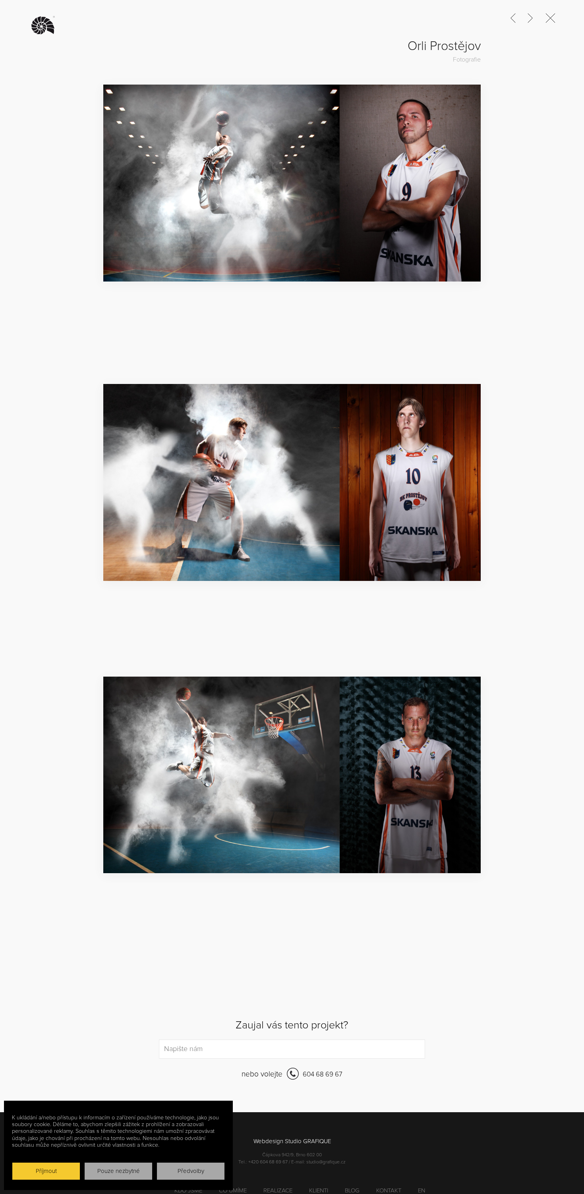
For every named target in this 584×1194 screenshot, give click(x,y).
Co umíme (233, 1191)
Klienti (318, 1191)
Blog (352, 1191)
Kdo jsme (188, 1191)
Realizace (277, 1191)
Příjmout (46, 1171)
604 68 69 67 (321, 1074)
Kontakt (388, 1191)
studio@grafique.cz (326, 1162)
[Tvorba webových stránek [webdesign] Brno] (45, 25)
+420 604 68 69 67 (268, 1162)
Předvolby (191, 1171)
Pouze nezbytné (118, 1171)
